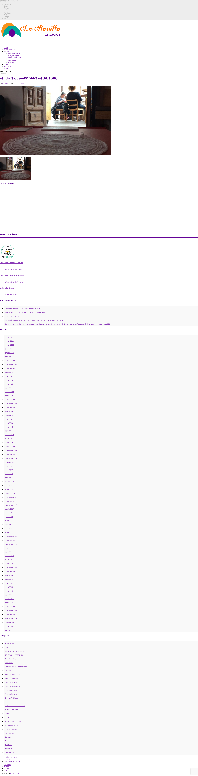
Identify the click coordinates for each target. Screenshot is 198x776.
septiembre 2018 (11, 458)
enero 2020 (9, 396)
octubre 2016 (10, 540)
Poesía (7, 714)
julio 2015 (8, 583)
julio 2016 (8, 548)
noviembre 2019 (11, 403)
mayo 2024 (9, 337)
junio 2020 (9, 380)
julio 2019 (8, 419)
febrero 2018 (9, 486)
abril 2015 (8, 595)
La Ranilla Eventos (7, 288)
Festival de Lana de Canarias (15, 706)
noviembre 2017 (11, 497)
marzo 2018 (9, 482)
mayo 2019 (9, 427)
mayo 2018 (9, 474)
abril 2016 (8, 552)
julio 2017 (8, 513)
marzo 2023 (9, 341)
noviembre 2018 (11, 450)
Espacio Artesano (14, 53)
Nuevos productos (11, 710)
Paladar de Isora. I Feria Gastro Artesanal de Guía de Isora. (25, 312)
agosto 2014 (9, 622)
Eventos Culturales (11, 678)
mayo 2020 (9, 384)
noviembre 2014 (11, 610)
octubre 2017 (10, 501)
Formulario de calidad (12, 761)
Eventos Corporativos (12, 674)
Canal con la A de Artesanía (14, 651)
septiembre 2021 (11, 349)
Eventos (8, 671)
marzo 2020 (9, 392)
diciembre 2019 (10, 400)
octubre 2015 (10, 571)
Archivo (11, 63)
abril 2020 (8, 388)
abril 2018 (8, 478)
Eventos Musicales (11, 690)
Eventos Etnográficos (12, 686)
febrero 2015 (9, 599)
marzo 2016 (9, 556)
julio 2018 (8, 466)
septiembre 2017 (11, 505)
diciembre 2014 (10, 607)
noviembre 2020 (11, 364)
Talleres (8, 737)
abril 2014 (8, 630)
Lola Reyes (5, 83)
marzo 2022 (9, 345)
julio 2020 (8, 376)
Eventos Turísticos (11, 698)
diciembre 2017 (10, 493)
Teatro (7, 741)
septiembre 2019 (11, 411)
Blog (5, 59)
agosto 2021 (9, 353)
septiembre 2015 (11, 575)
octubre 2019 (10, 407)
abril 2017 (8, 525)
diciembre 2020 (10, 361)
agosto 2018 (9, 462)
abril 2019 (8, 431)
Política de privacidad (12, 757)
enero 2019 (9, 443)
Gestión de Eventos (14, 57)
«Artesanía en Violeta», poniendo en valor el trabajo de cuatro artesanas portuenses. (34, 320)
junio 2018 (9, 470)
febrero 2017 (9, 528)
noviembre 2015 (11, 568)
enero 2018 (9, 489)
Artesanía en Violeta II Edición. (15, 316)
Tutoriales (8, 749)
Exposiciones (9, 702)
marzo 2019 (9, 435)
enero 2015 (9, 603)
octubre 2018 (10, 454)
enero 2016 (9, 564)
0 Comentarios (23, 83)
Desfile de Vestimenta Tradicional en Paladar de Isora (23, 308)
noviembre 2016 (11, 536)
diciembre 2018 (10, 446)
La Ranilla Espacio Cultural (11, 263)
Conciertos (9, 663)
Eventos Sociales (11, 694)
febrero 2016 (9, 560)
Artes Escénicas (10, 643)
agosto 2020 (9, 372)
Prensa (7, 717)
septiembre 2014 (11, 618)
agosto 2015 (9, 579)
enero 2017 (9, 532)
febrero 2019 (9, 439)
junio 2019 (9, 423)
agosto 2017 (9, 509)
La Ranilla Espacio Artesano (12, 275)
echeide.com (14, 774)
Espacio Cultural (14, 55)
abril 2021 (8, 357)
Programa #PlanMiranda (13, 725)
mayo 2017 (9, 521)
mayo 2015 (9, 591)
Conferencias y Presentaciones (16, 667)
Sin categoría (9, 733)
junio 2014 (9, 626)
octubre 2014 (10, 614)
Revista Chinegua (11, 729)
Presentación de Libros (13, 721)
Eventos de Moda (11, 682)
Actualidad (12, 61)
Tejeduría (8, 745)
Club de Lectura (10, 659)
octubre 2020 (10, 368)
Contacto (7, 759)
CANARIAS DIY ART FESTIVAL (14, 655)
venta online (9, 753)
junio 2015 (9, 587)
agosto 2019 (9, 415)
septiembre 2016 (11, 544)
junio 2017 (9, 517)
